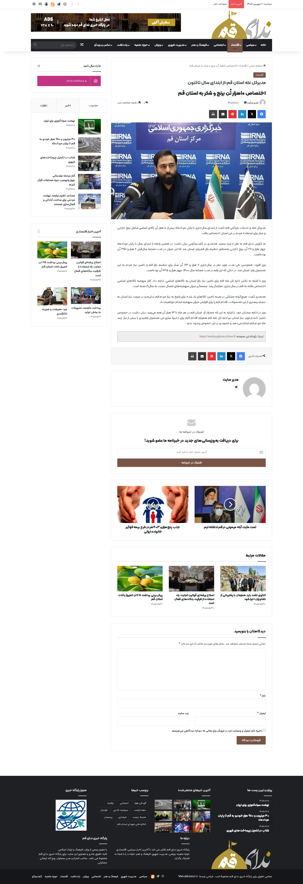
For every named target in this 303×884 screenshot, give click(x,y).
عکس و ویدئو (102, 45)
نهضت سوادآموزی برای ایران (59, 121)
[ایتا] (52, 4)
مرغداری (122, 817)
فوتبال (103, 810)
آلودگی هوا (140, 803)
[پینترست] (232, 114)
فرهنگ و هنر (199, 45)
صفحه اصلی (256, 66)
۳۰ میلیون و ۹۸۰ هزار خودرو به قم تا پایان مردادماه (57, 141)
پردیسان (108, 817)
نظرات (43, 105)
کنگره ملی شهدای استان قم (131, 824)
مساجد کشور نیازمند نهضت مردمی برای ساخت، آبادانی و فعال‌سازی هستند (185, 4)
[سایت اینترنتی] (236, 387)
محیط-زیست (139, 817)
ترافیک (110, 803)
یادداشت (122, 45)
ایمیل (261, 713)
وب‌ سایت (183, 713)
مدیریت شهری (176, 45)
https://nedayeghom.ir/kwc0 (217, 336)
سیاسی (250, 45)
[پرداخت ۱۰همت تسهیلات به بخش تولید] (86, 295)
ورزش (158, 45)
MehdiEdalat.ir (188, 877)
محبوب (93, 105)
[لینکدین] (242, 114)
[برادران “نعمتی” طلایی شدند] (182, 827)
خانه (263, 45)
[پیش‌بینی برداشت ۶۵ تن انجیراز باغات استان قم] (140, 578)
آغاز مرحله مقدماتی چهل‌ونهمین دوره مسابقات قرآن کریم (56, 180)
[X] (252, 114)
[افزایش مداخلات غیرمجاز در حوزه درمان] (201, 827)
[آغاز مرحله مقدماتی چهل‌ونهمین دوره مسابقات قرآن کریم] (89, 181)
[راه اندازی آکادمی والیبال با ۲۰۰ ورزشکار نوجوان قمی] (163, 816)
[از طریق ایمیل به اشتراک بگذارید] (223, 114)
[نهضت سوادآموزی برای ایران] (89, 126)
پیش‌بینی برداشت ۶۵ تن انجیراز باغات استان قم (140, 597)
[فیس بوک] (261, 114)
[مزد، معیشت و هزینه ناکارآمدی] (52, 296)
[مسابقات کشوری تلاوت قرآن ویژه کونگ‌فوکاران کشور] (163, 827)
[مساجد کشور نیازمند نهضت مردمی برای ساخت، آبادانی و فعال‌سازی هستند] (89, 201)
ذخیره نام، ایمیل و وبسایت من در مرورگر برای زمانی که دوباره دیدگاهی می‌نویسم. (216, 731)
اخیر (67, 105)
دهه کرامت (140, 810)
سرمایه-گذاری (120, 810)
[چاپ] (213, 114)
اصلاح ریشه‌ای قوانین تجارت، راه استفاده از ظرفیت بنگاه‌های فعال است (194, 599)
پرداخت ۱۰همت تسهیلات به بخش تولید (86, 310)
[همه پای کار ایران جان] (182, 816)
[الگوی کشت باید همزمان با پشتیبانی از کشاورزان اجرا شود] (243, 578)
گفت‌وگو (37, 877)
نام (263, 696)
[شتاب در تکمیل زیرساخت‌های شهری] (89, 163)
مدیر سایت (252, 103)
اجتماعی (219, 45)
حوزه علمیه (141, 45)
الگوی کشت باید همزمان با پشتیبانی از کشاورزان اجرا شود (243, 597)
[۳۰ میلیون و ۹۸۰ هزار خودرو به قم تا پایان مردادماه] (89, 145)
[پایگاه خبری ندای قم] (241, 24)
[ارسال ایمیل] (245, 103)
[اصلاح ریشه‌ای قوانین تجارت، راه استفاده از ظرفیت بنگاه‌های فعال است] (191, 578)
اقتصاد (235, 45)
